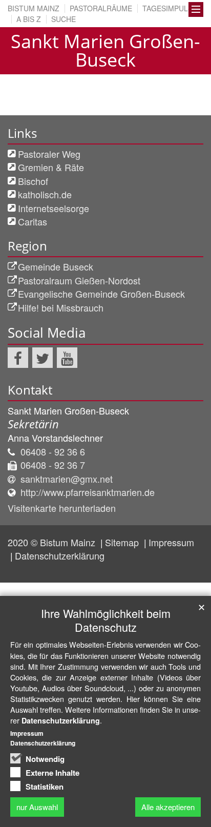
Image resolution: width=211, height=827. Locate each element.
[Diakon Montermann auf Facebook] (18, 357)
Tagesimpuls (167, 8)
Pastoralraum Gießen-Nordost (79, 280)
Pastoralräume (101, 8)
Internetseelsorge (53, 208)
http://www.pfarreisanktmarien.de (87, 492)
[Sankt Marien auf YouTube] (67, 357)
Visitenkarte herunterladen (62, 507)
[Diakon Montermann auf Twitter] (42, 357)
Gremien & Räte (51, 167)
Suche (63, 19)
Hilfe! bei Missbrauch (60, 307)
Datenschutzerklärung (59, 555)
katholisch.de (45, 194)
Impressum (171, 542)
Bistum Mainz (33, 8)
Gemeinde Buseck (55, 266)
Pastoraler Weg (49, 153)
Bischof (33, 181)
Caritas (32, 221)
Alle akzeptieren (168, 806)
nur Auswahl (37, 806)
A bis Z (28, 19)
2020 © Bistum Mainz (53, 542)
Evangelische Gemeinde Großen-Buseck (101, 293)
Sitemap (123, 542)
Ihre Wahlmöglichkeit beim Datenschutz (106, 620)
